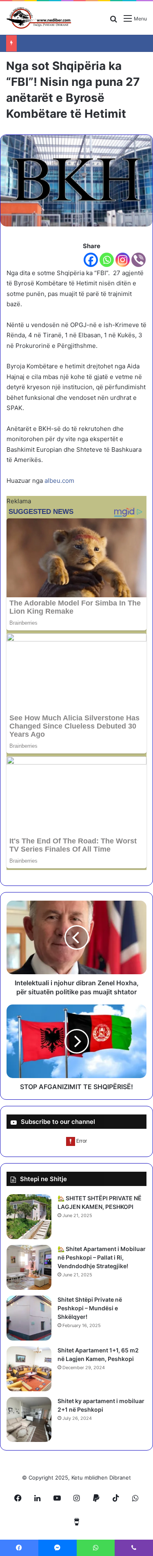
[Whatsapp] (107, 260)
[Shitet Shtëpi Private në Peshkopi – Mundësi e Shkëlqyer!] (29, 1318)
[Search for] (113, 21)
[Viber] (138, 260)
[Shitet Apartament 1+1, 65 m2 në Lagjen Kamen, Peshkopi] (29, 1368)
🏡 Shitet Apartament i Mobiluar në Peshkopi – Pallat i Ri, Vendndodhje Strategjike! (102, 1257)
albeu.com (59, 480)
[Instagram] (122, 260)
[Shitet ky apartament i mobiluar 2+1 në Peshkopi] (29, 1419)
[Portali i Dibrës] (38, 18)
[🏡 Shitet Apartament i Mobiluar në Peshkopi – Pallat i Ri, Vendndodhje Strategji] (29, 1267)
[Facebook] (91, 260)
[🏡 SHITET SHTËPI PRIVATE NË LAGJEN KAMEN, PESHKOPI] (29, 1216)
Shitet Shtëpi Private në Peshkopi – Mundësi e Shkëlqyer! (90, 1308)
